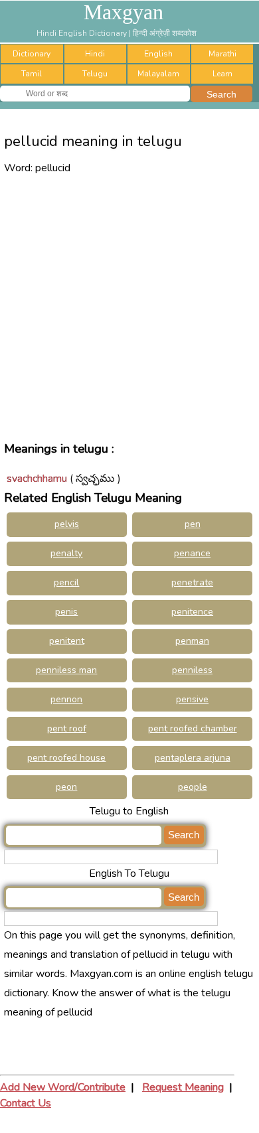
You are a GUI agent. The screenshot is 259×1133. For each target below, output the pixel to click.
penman (192, 641)
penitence (192, 611)
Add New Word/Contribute (63, 1087)
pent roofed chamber (192, 728)
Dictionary (31, 53)
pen (193, 524)
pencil (66, 582)
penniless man (66, 670)
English (158, 53)
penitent (66, 641)
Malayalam (158, 73)
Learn (222, 73)
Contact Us (25, 1103)
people (192, 787)
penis (66, 611)
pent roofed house (66, 757)
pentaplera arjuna (192, 757)
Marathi (222, 53)
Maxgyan (123, 12)
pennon (66, 699)
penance (192, 553)
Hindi (95, 53)
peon (66, 787)
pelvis (66, 524)
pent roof (66, 728)
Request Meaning (183, 1087)
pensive (192, 699)
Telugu (95, 73)
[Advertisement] (129, 306)
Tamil (31, 73)
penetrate (192, 582)
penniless (192, 670)
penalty (66, 553)
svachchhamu (37, 478)
